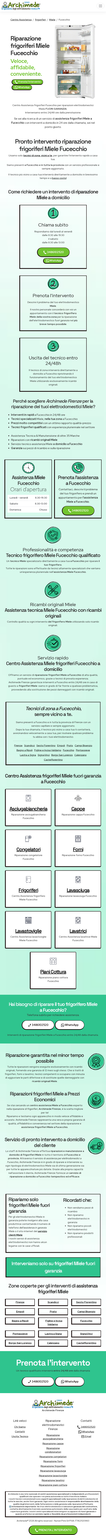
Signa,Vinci (44, 755)
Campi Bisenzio (83, 745)
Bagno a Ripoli (25, 750)
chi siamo (20, 1426)
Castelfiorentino (53, 759)
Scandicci (29, 745)
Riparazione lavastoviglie (53, 1475)
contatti (20, 1431)
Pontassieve (83, 750)
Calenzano (80, 755)
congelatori (28, 849)
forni (78, 849)
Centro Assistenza (21, 19)
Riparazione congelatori (53, 1456)
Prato (70, 745)
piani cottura (53, 972)
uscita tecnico (20, 1436)
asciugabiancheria (28, 809)
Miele (52, 19)
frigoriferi (40, 19)
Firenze (18, 745)
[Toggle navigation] (100, 6)
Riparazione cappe (53, 1443)
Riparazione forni (53, 1461)
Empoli (61, 745)
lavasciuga (78, 890)
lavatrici (78, 931)
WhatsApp (24, 87)
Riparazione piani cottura (53, 1485)
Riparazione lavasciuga (53, 1470)
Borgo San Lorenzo (62, 755)
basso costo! (59, 178)
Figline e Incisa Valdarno (47, 750)
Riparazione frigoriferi (53, 1466)
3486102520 (55, 252)
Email (87, 1436)
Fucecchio (68, 750)
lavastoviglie (28, 931)
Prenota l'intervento (55, 1530)
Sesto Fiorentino (45, 745)
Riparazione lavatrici (53, 1480)
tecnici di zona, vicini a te (37, 155)
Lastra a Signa (28, 755)
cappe (78, 809)
